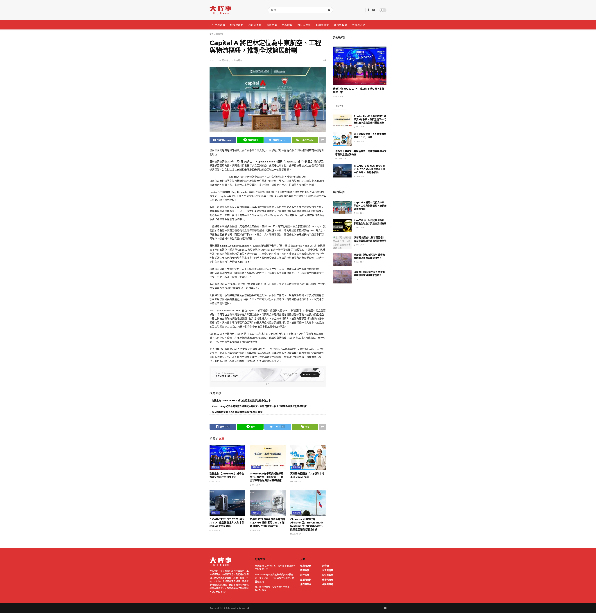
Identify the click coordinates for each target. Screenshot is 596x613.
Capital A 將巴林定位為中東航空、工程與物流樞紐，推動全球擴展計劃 (370, 205)
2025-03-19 (359, 262)
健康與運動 (236, 24)
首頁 (211, 34)
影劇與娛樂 (322, 24)
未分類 (325, 565)
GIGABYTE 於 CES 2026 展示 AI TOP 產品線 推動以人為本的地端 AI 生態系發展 (227, 523)
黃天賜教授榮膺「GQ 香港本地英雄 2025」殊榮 (237, 412)
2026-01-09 (215, 481)
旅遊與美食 (255, 24)
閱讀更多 (339, 106)
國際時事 (271, 24)
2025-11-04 (215, 60)
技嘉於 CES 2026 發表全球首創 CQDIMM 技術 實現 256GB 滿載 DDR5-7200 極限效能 (267, 523)
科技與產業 (304, 24)
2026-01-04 (359, 228)
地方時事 (287, 24)
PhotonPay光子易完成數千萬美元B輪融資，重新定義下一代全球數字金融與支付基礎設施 (259, 406)
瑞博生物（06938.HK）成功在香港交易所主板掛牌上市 (241, 400)
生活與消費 (218, 24)
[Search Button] (330, 10)
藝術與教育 (340, 24)
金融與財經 (358, 24)
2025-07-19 (359, 245)
